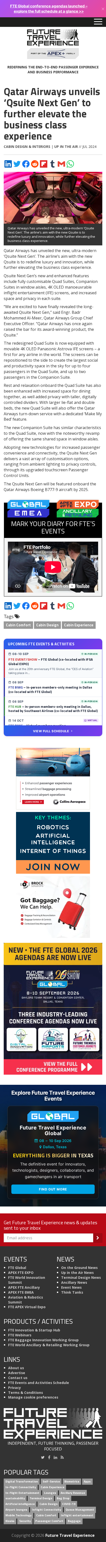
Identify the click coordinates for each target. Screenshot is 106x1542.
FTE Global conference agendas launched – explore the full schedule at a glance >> (49, 9)
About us (16, 1367)
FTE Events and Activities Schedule (38, 1382)
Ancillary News (74, 1282)
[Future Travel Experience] (53, 44)
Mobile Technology (18, 1515)
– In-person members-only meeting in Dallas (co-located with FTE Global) (50, 689)
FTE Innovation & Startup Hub (34, 1330)
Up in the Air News (77, 1272)
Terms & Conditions (25, 1392)
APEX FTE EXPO (21, 1272)
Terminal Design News (81, 1277)
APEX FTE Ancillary (24, 1287)
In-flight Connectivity (20, 1487)
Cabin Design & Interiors (27, 146)
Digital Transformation (21, 1481)
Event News (71, 1287)
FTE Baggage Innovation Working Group (43, 1340)
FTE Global (17, 1267)
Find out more (53, 1189)
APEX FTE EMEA (21, 1292)
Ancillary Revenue (73, 1492)
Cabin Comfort (18, 625)
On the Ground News (79, 1267)
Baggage (74, 1521)
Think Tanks (72, 1292)
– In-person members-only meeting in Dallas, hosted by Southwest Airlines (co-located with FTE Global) (53, 708)
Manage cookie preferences (33, 1397)
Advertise (16, 1372)
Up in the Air (66, 146)
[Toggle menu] (98, 22)
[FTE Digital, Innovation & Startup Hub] (53, 842)
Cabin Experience (78, 625)
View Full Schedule (51, 731)
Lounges (50, 1492)
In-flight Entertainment (22, 1492)
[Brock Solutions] (53, 906)
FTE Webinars (19, 1335)
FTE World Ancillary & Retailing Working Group (48, 1345)
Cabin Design (47, 625)
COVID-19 (68, 1504)
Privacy (14, 1387)
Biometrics (71, 1481)
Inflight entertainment (77, 1515)
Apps (87, 1481)
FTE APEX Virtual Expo (27, 1307)
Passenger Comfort (49, 1521)
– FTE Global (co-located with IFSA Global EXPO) (50, 662)
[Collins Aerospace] (53, 778)
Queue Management (80, 1509)
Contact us (17, 1377)
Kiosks (10, 1521)
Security (25, 1521)
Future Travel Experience (70, 1535)
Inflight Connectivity (46, 1509)
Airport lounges (16, 1509)
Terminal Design (41, 1498)
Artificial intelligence (20, 1504)
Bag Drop (63, 1498)
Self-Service (51, 1481)
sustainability (15, 1498)
